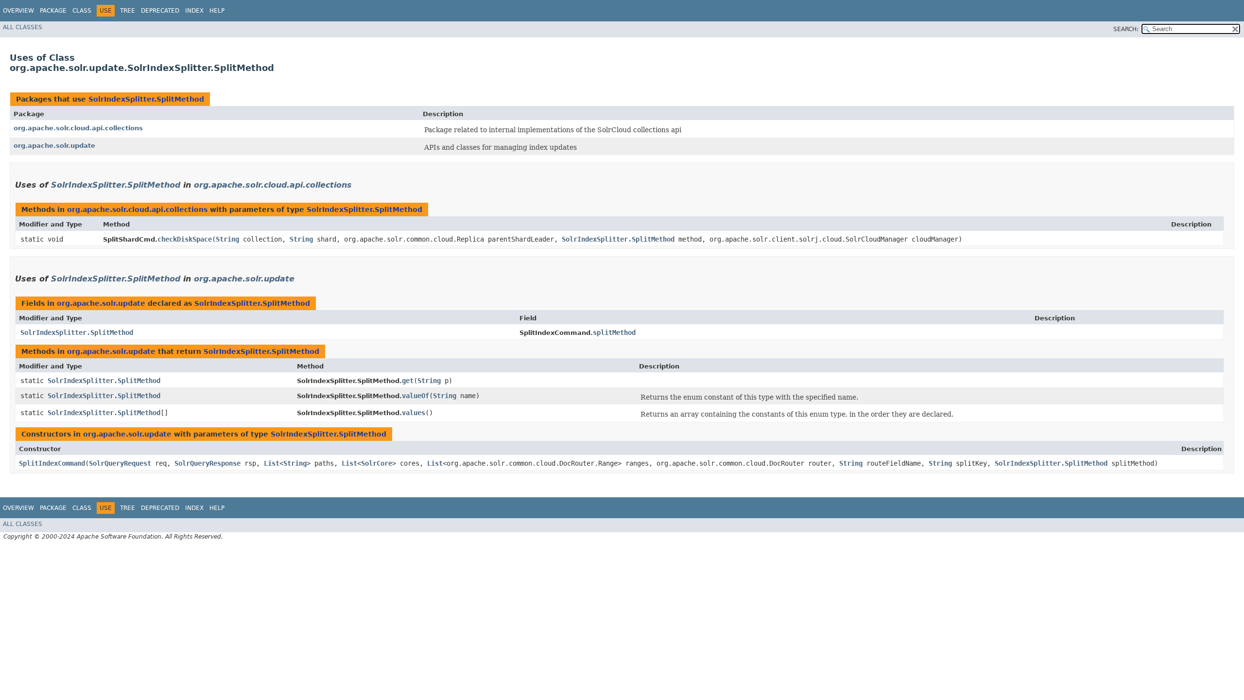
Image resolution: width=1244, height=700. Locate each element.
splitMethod (614, 332)
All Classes (22, 27)
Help (217, 10)
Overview (18, 10)
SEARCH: (1126, 29)
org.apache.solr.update (54, 145)
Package (53, 10)
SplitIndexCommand (52, 463)
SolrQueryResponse (207, 463)
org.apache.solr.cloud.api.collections (78, 128)
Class (81, 10)
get (408, 381)
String (227, 239)
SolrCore (376, 463)
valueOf (415, 396)
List (271, 463)
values (413, 413)
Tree (127, 10)
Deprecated (160, 10)
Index (194, 10)
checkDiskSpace (184, 239)
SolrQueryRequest (120, 463)
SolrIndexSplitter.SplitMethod (146, 99)
